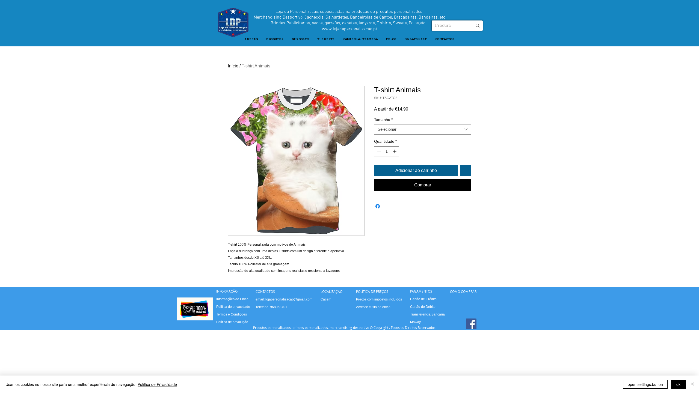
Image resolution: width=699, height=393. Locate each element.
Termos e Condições (231, 314)
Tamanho (383, 119)
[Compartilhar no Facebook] (377, 206)
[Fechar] (692, 384)
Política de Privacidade (157, 384)
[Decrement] (378, 151)
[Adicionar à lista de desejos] (465, 170)
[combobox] (422, 129)
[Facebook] (471, 323)
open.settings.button (645, 384)
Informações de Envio (232, 299)
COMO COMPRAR (463, 291)
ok (678, 384)
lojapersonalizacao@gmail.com (288, 299)
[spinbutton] (387, 151)
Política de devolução (232, 322)
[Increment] (395, 151)
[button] (275, 39)
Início (233, 66)
